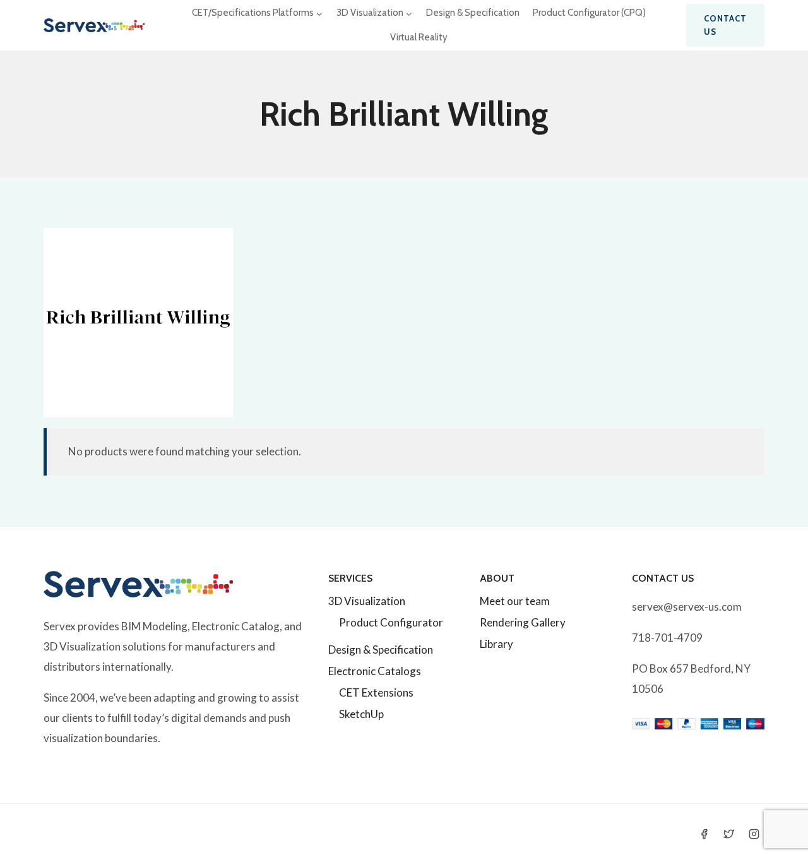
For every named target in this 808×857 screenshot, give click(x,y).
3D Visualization (366, 601)
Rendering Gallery (523, 622)
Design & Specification (473, 12)
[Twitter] (729, 833)
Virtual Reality (419, 37)
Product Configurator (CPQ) (589, 12)
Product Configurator (391, 622)
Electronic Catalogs (374, 671)
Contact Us (725, 25)
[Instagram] (753, 833)
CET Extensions (376, 692)
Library (496, 643)
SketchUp (361, 714)
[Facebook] (704, 833)
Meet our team (515, 601)
